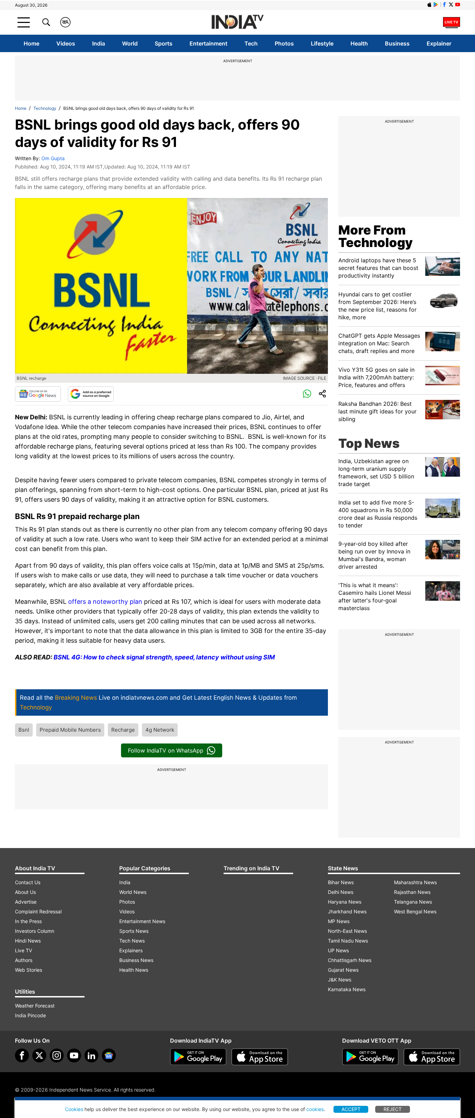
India (98, 43)
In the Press (28, 921)
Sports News (133, 931)
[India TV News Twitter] (451, 4)
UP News (338, 950)
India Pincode (30, 1015)
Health (359, 43)
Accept (351, 1109)
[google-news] (109, 1055)
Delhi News (340, 892)
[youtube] (74, 1055)
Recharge (123, 729)
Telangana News (413, 902)
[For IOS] (432, 1057)
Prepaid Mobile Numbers (70, 729)
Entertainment (208, 43)
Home (31, 43)
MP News (338, 921)
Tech (251, 43)
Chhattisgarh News (349, 960)
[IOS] (429, 4)
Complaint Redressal (38, 911)
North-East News (347, 931)
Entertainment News (142, 921)
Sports (163, 43)
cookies (315, 1109)
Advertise (26, 902)
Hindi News (28, 941)
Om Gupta (53, 158)
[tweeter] (39, 1055)
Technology (44, 108)
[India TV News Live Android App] (198, 1057)
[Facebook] (22, 1055)
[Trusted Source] (91, 394)
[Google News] (38, 394)
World (130, 43)
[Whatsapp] (307, 393)
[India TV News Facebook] (444, 4)
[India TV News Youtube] (457, 4)
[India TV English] (237, 22)
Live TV (23, 950)
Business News (136, 960)
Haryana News (344, 902)
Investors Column (34, 931)
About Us (25, 892)
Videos (65, 43)
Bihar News (341, 882)
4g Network (159, 729)
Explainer (439, 43)
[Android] (436, 4)
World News (132, 892)
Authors (23, 960)
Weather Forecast (35, 1006)
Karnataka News (346, 989)
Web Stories (28, 970)
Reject (393, 1109)
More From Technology (375, 236)
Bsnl (23, 729)
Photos (284, 43)
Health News (133, 970)
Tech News (132, 941)
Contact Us (27, 882)
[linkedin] (91, 1055)
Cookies (74, 1109)
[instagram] (57, 1055)
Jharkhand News (347, 911)
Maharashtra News (415, 882)
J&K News (339, 980)
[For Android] (370, 1057)
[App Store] (260, 1057)
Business (397, 43)
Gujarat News (343, 970)
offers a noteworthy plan (106, 601)
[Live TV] (451, 22)
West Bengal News (415, 911)
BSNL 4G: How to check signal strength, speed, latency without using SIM (164, 657)
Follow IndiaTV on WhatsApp (165, 750)
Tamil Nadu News (348, 941)
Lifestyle (322, 43)
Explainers (131, 950)
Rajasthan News (412, 892)
